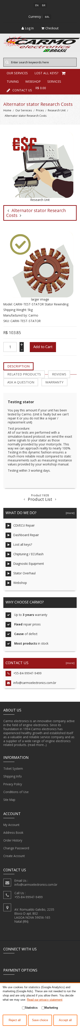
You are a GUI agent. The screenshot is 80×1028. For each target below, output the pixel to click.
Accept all (65, 1020)
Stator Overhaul (24, 573)
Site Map (9, 800)
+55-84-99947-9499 (27, 673)
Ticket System (13, 768)
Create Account (14, 856)
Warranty (54, 382)
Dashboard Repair (26, 535)
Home (7, 110)
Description (18, 366)
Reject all (15, 1020)
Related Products (24, 374)
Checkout (51, 28)
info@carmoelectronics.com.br (34, 683)
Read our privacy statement (44, 999)
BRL (47, 16)
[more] (69, 513)
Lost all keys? (22, 544)
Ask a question (20, 382)
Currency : (35, 16)
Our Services (23, 110)
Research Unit (57, 110)
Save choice (40, 1020)
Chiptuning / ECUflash (28, 554)
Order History (12, 840)
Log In (29, 28)
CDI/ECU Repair (24, 525)
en (36, 5)
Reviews (59, 374)
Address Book (13, 832)
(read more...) (37, 745)
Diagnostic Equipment (28, 563)
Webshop (20, 583)
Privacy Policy (12, 784)
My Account (11, 825)
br (43, 5)
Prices (40, 110)
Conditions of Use (16, 792)
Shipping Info (12, 776)
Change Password (16, 848)
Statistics (31, 1007)
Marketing (51, 1007)
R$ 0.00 (40, 88)
